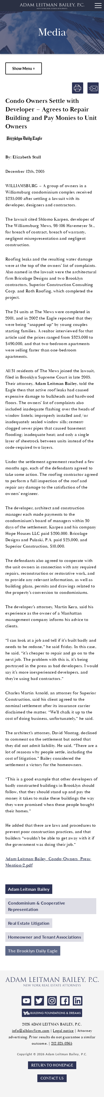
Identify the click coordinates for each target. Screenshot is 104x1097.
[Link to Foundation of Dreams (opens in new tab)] (52, 1013)
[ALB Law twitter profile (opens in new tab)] (39, 1001)
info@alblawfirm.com (31, 1030)
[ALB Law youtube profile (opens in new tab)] (26, 1001)
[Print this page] (77, 88)
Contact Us (52, 1078)
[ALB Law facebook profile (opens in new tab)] (65, 1001)
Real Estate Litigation (29, 923)
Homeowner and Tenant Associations (44, 937)
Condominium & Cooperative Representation (36, 906)
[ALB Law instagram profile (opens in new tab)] (52, 1001)
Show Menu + (23, 68)
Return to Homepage (52, 1065)
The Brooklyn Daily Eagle (33, 951)
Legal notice (63, 1030)
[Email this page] (93, 88)
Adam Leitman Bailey (29, 889)
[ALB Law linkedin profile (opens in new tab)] (77, 1001)
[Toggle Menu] (98, 6)
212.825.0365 (61, 1043)
